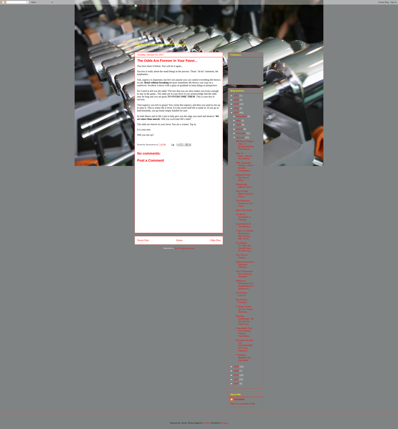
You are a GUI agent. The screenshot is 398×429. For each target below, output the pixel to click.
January (240, 137)
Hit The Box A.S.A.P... (241, 294)
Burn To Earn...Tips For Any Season (244, 156)
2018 (236, 108)
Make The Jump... (245, 210)
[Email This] (178, 144)
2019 (236, 104)
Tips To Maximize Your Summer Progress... (244, 274)
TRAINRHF (239, 399)
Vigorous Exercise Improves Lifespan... (245, 264)
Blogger (224, 423)
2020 (236, 100)
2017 (236, 112)
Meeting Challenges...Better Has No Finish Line (245, 320)
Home (179, 240)
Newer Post (143, 240)
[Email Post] (172, 144)
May (238, 120)
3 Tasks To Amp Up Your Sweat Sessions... (244, 309)
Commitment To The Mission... (244, 225)
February (241, 133)
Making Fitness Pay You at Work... (243, 177)
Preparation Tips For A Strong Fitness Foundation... (244, 332)
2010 (236, 383)
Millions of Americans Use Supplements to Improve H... (245, 285)
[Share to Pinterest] (189, 144)
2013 (236, 371)
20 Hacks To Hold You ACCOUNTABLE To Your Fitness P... (244, 345)
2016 (236, 366)
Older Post (215, 240)
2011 (236, 379)
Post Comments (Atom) (184, 248)
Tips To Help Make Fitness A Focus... (244, 194)
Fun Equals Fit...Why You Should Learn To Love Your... (244, 247)
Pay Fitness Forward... (242, 301)
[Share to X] (183, 144)
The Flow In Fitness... (242, 256)
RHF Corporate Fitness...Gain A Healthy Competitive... (245, 167)
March (239, 129)
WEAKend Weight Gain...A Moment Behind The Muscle (245, 145)
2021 (236, 95)
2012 (236, 375)
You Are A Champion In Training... (243, 217)
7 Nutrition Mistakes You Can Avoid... (243, 357)
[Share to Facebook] (186, 144)
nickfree (206, 423)
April (238, 124)
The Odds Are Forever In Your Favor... (245, 203)
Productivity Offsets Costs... (244, 185)
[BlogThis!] (181, 144)
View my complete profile (242, 403)
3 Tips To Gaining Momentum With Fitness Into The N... (244, 234)
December (241, 116)
